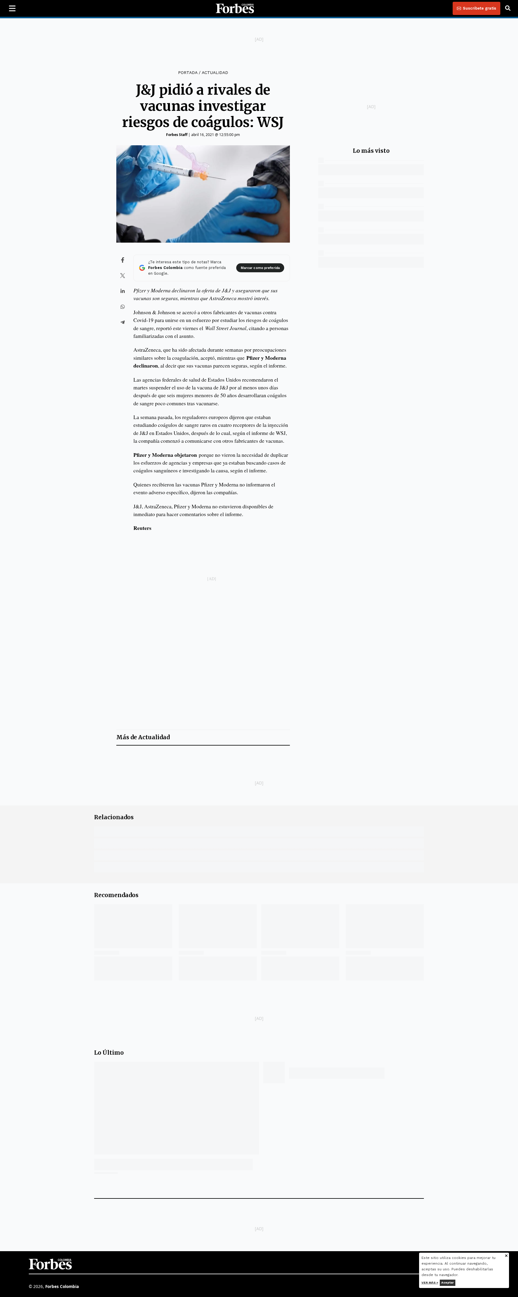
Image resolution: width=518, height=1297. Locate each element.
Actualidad (215, 72)
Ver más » (429, 1282)
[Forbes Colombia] (235, 8)
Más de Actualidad (143, 737)
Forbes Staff (176, 134)
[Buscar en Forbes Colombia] (508, 8)
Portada (187, 72)
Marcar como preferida (260, 268)
